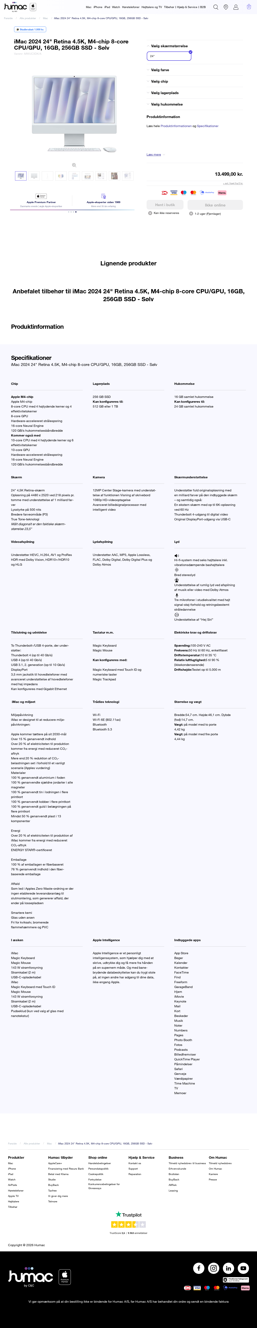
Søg (216, 7)
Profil (236, 7)
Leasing (173, 1190)
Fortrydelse (94, 1179)
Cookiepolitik (95, 1174)
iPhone (98, 7)
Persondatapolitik (98, 1168)
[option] (74, 110)
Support (133, 1168)
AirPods (12, 1184)
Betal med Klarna (58, 1174)
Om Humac (215, 1168)
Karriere (213, 1174)
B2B (203, 7)
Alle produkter (28, 18)
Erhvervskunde (177, 1168)
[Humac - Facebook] (198, 1268)
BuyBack (53, 1184)
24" (152, 56)
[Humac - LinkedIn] (228, 1268)
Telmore (52, 1201)
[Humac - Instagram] (213, 1268)
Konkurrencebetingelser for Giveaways (104, 1186)
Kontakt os (134, 1163)
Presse (213, 1179)
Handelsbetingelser (99, 1163)
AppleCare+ (55, 1163)
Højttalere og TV (152, 7)
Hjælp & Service (187, 7)
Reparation (134, 1174)
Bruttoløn (174, 1174)
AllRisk (173, 1184)
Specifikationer (207, 126)
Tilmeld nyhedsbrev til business (187, 1163)
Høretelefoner (131, 7)
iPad (107, 7)
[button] (20, 176)
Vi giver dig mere (58, 1196)
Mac (89, 7)
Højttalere (13, 1201)
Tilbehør (169, 7)
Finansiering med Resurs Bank (66, 1168)
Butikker (226, 7)
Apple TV (13, 1196)
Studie (52, 1179)
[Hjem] (20, 7)
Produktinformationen (176, 126)
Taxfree (52, 1190)
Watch (116, 7)
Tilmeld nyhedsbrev (220, 1163)
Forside (8, 18)
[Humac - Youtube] (243, 1268)
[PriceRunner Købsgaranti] (236, 1280)
